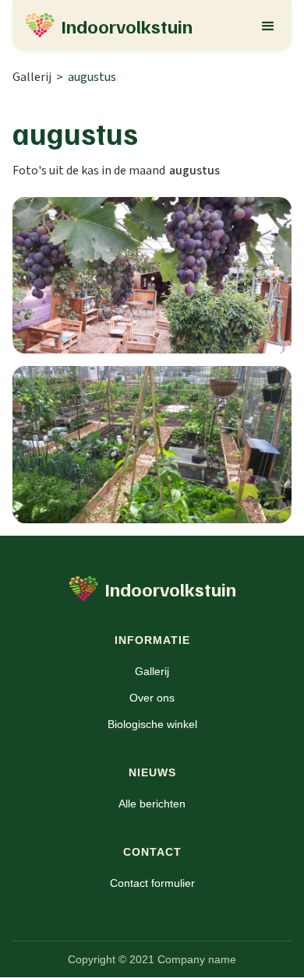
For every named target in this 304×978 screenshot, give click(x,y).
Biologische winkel (152, 724)
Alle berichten (152, 803)
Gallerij (31, 77)
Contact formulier (152, 883)
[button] (268, 25)
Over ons (152, 697)
